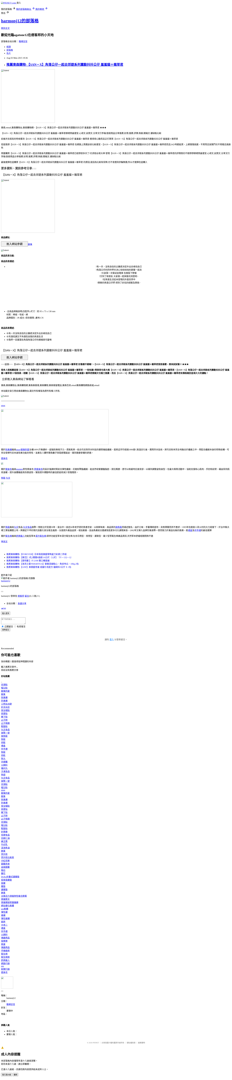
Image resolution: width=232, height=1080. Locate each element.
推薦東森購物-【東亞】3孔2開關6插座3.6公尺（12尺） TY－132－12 (38, 557)
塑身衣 (4, 458)
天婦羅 (4, 762)
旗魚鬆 (118, 527)
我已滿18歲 (6, 1075)
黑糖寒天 (5, 899)
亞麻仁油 (5, 838)
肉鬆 (3, 742)
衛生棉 (8, 536)
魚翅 (3, 775)
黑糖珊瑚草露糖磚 (9, 902)
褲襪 (3, 915)
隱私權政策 (131, 1043)
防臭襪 (4, 701)
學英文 (4, 541)
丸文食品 (27, 527)
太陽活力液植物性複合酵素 (14, 896)
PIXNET (96, 1043)
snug (3, 405)
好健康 (4, 832)
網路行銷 (5, 963)
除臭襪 (8, 449)
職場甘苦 (23, 41)
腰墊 (3, 886)
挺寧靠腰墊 (6, 880)
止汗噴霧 (5, 723)
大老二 (4, 925)
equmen (19, 469)
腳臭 (30, 244)
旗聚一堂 (5, 733)
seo (2, 966)
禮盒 (190, 530)
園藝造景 (5, 864)
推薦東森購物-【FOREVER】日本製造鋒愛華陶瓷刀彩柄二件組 (36, 554)
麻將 (3, 922)
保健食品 (5, 835)
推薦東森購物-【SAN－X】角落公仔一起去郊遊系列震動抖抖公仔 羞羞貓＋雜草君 (64, 64)
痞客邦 (21, 596)
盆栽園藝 (5, 867)
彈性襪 (4, 912)
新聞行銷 (5, 969)
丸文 (8, 478)
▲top (3, 608)
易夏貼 (4, 713)
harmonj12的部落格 (20, 20)
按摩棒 (4, 941)
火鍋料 (4, 765)
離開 (15, 1075)
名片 (8, 53)
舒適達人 (20, 536)
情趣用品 (5, 938)
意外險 (4, 854)
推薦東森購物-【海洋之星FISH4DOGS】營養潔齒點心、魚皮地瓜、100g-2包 (42, 564)
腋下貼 (4, 717)
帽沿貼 (4, 688)
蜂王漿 (4, 841)
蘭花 (3, 873)
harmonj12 (5, 581)
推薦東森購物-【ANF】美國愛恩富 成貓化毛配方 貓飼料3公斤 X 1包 (38, 567)
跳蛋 (3, 944)
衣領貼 (4, 685)
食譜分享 (22, 603)
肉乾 (3, 755)
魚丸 (3, 758)
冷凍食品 (5, 771)
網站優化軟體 (7, 906)
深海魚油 (5, 848)
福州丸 (4, 768)
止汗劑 (4, 720)
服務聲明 (141, 1043)
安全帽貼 (5, 710)
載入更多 (5, 613)
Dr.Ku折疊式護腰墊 (10, 877)
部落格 (9, 50)
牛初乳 (4, 844)
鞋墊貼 (4, 726)
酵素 (3, 851)
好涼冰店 (5, 707)
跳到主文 (5, 28)
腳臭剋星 (25, 449)
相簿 (8, 47)
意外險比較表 (7, 857)
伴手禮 (197, 530)
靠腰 (3, 883)
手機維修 (5, 951)
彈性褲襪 (5, 918)
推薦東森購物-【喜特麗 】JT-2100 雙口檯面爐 (28, 560)
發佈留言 (5, 630)
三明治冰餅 (6, 704)
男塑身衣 (38, 469)
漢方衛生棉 (40, 536)
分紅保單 (5, 861)
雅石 (3, 870)
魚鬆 (3, 478)
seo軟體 (4, 909)
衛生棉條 (5, 957)
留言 (27, 596)
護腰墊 (4, 889)
